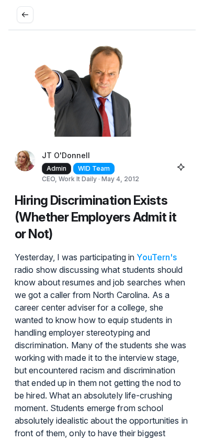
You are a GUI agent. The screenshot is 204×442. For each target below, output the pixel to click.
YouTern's (157, 257)
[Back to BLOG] (25, 14)
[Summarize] (181, 167)
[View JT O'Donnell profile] (25, 167)
